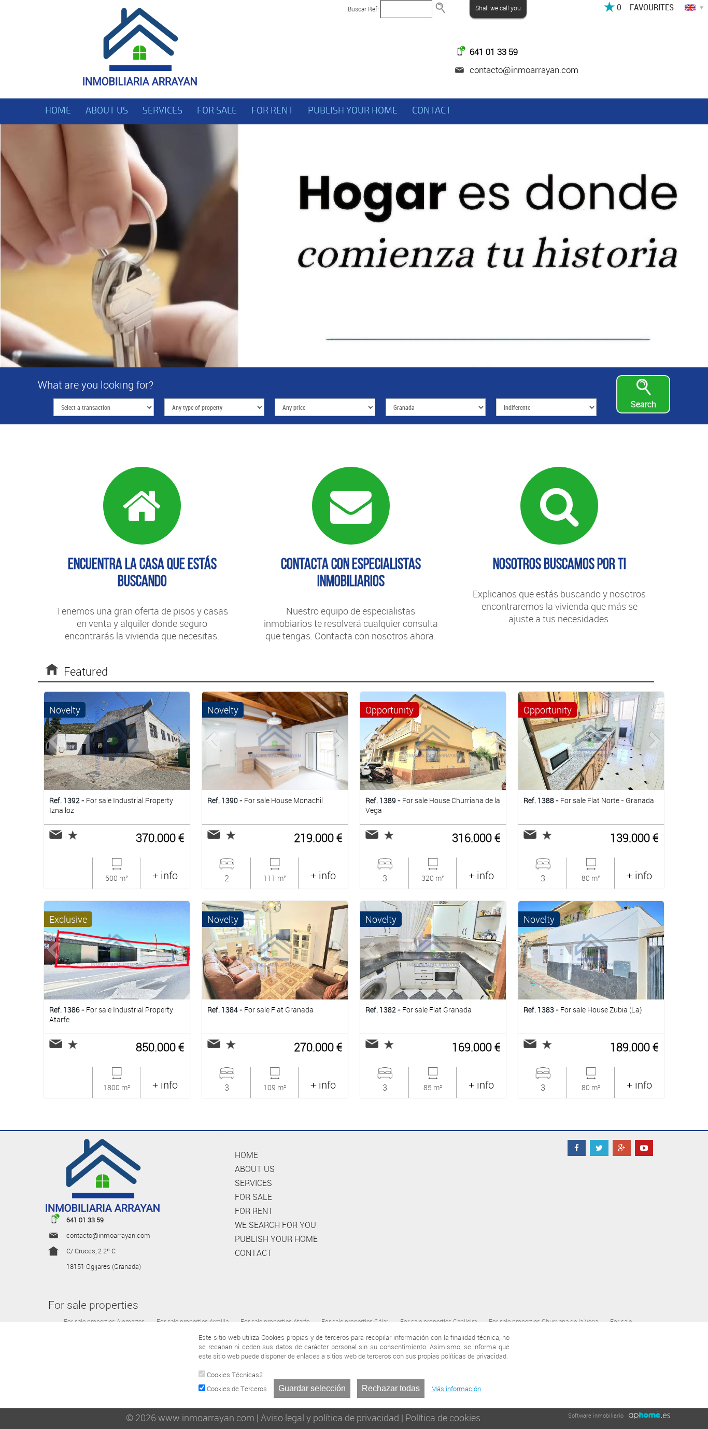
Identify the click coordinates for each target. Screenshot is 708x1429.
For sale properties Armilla (193, 1321)
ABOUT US (107, 110)
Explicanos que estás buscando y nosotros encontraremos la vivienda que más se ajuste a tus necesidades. (559, 590)
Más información (456, 1388)
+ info (165, 875)
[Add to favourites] (70, 835)
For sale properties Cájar (354, 1321)
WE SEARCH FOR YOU (275, 1225)
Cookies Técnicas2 (234, 1374)
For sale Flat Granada (260, 1009)
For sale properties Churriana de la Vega (543, 1321)
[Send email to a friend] (55, 834)
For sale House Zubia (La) (582, 1009)
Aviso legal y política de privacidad (330, 1417)
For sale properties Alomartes (104, 1321)
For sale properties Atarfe (274, 1321)
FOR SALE (217, 110)
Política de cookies (442, 1417)
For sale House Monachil (265, 800)
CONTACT (431, 110)
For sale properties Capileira (438, 1321)
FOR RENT (272, 110)
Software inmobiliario (596, 1415)
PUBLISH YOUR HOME (353, 110)
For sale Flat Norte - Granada (588, 800)
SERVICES (162, 110)
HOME (58, 110)
